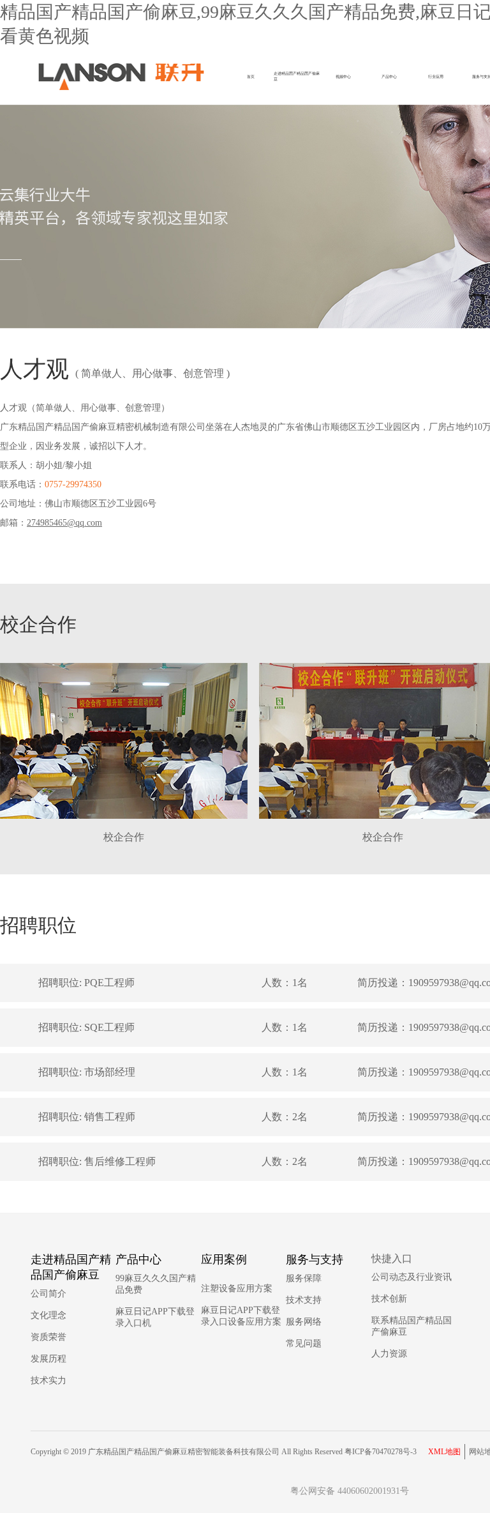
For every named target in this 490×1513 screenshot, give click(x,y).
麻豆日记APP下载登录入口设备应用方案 (241, 1316)
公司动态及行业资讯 (411, 1277)
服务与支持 (314, 1259)
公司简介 (48, 1293)
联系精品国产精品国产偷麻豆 (411, 1326)
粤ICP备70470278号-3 (381, 1451)
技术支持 (304, 1300)
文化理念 (48, 1315)
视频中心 (343, 76)
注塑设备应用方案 (236, 1288)
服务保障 (304, 1278)
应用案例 (224, 1259)
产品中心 (389, 76)
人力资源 (389, 1353)
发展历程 (48, 1359)
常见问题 (304, 1343)
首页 (251, 76)
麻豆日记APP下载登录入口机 (155, 1317)
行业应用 (435, 76)
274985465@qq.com (64, 523)
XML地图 (444, 1451)
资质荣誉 (48, 1337)
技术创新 (389, 1299)
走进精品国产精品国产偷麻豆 (297, 76)
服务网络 (304, 1322)
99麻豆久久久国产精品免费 (155, 1284)
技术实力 (48, 1380)
